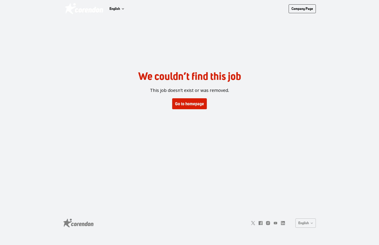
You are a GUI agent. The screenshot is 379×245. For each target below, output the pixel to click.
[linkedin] (283, 223)
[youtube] (275, 223)
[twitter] (253, 223)
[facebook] (260, 223)
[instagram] (268, 223)
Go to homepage (189, 103)
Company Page (302, 9)
